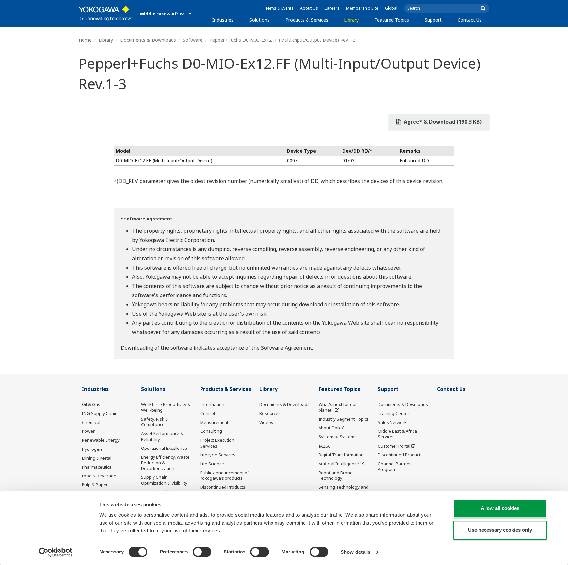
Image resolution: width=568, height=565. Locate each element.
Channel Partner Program (394, 466)
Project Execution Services (217, 443)
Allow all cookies (500, 508)
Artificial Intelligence (339, 464)
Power (88, 431)
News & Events (280, 8)
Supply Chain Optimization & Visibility (164, 480)
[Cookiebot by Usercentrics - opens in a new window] (55, 552)
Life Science (212, 464)
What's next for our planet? (338, 407)
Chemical (91, 422)
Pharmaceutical (97, 467)
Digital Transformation (341, 455)
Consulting (211, 431)
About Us (309, 8)
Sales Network (392, 422)
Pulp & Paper (95, 485)
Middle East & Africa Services (397, 434)
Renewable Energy (101, 440)
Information (212, 404)
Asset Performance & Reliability (162, 436)
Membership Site (362, 8)
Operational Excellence (164, 448)
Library (351, 20)
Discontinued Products (222, 487)
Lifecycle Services (217, 455)
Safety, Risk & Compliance (154, 421)
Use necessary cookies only (500, 530)
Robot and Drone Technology (336, 475)
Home (85, 40)
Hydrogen (92, 449)
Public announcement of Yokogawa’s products (224, 475)
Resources (270, 413)
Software (192, 40)
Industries (223, 20)
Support (433, 20)
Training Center (393, 413)
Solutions (259, 20)
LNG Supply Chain (100, 413)
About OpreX (331, 428)
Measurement (214, 422)
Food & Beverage (99, 476)
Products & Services (306, 20)
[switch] (202, 552)
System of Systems (338, 437)
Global (391, 8)
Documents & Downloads (148, 40)
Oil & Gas (91, 404)
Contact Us (470, 20)
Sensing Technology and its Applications (343, 490)
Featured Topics (391, 20)
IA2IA (324, 446)
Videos (266, 422)
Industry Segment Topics (344, 419)
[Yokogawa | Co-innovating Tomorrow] (106, 13)
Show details (355, 552)
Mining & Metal (96, 458)
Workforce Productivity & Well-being (165, 407)
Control (207, 413)
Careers (332, 8)
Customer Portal (394, 446)
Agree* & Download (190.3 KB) (442, 121)
